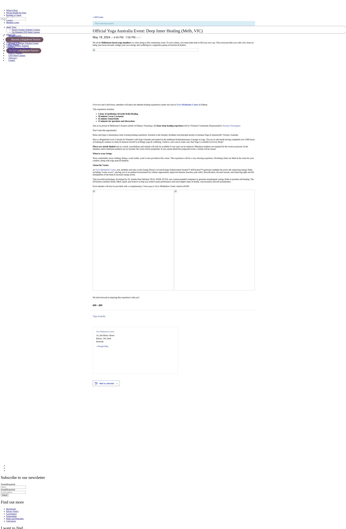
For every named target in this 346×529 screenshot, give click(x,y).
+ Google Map (102, 346)
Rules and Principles (15, 519)
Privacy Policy (12, 511)
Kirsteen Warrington (231, 126)
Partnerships (11, 516)
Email (8, 489)
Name (8, 484)
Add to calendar (106, 383)
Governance (11, 514)
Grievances (11, 521)
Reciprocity (11, 509)
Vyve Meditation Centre (187, 105)
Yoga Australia (99, 316)
